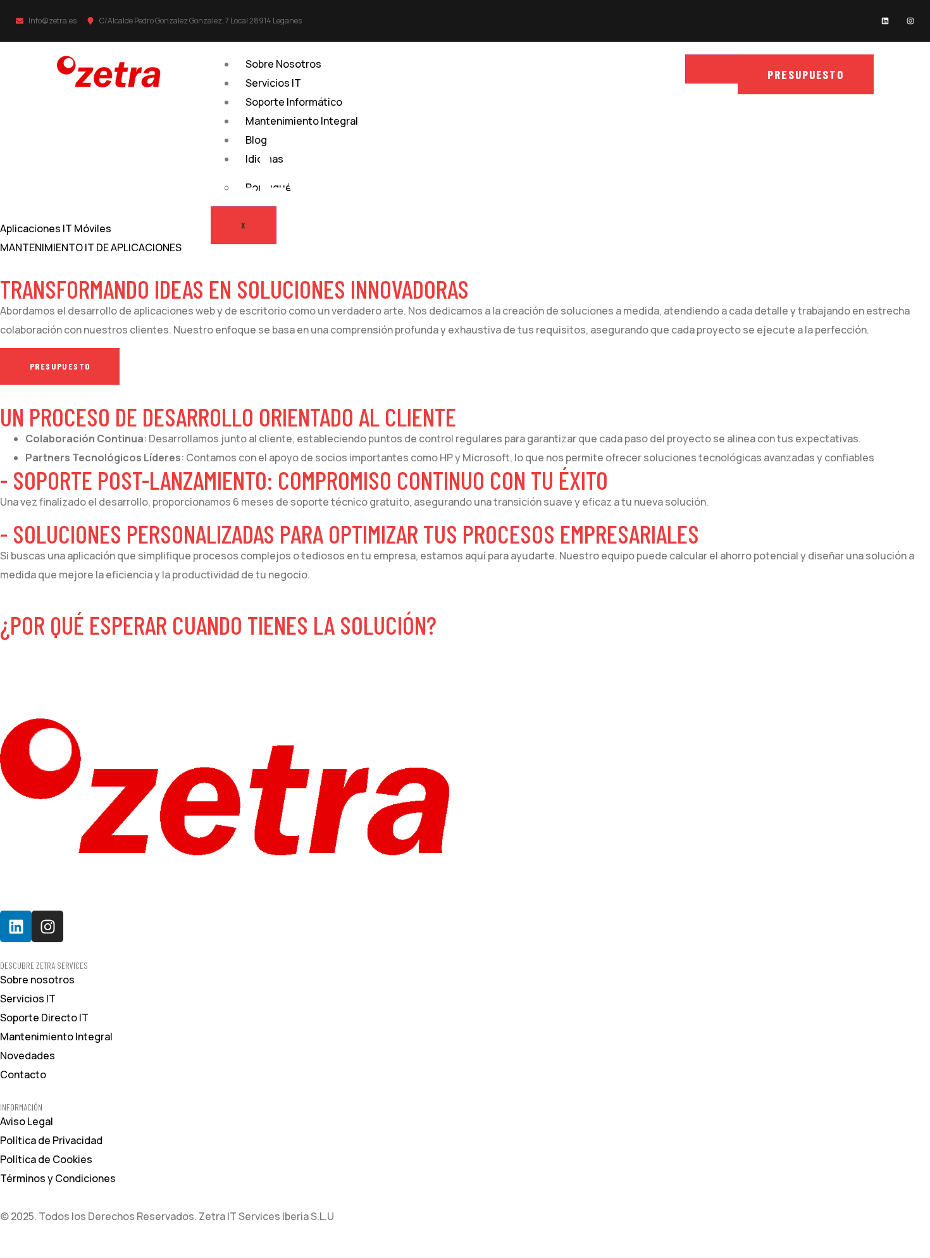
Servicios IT (273, 83)
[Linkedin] (885, 21)
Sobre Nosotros (283, 64)
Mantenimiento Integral (301, 121)
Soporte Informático (293, 102)
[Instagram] (910, 21)
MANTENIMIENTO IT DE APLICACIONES (91, 247)
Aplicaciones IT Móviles (55, 228)
